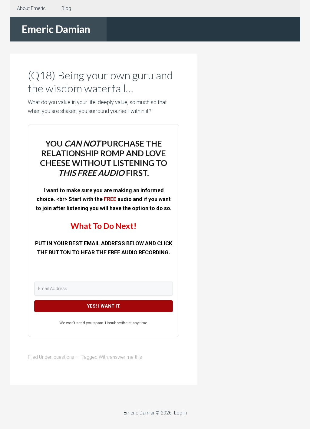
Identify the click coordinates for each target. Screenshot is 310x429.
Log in (180, 413)
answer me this (126, 357)
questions (64, 357)
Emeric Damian (56, 29)
